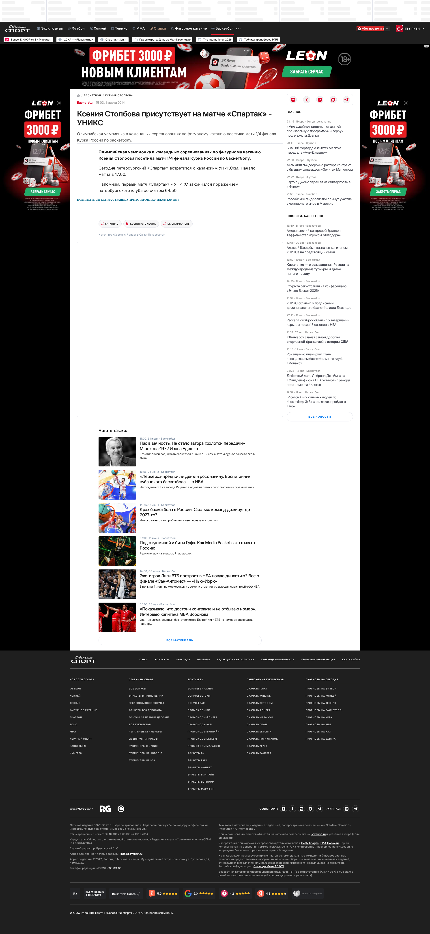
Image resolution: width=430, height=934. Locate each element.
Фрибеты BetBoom (201, 781)
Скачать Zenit (257, 746)
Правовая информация (318, 659)
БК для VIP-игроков (143, 738)
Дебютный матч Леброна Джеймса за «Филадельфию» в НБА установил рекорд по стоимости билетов (318, 380)
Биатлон (76, 717)
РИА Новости (329, 843)
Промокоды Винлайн (203, 731)
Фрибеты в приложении (146, 695)
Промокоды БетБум (202, 738)
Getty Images (310, 843)
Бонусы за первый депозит (149, 717)
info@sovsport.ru (131, 853)
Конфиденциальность (278, 659)
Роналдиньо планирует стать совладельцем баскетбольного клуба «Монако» (315, 358)
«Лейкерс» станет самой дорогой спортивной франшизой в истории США (317, 339)
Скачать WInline (259, 695)
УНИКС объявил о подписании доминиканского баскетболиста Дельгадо (319, 305)
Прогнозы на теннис (321, 703)
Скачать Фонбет (259, 710)
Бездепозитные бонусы (146, 703)
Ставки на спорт (141, 679)
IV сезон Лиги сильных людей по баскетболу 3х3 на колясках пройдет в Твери (316, 401)
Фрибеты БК (196, 753)
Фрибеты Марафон (201, 789)
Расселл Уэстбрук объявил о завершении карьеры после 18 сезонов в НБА (318, 322)
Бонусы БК (195, 679)
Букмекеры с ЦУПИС (143, 746)
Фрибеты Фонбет (200, 767)
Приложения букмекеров (265, 679)
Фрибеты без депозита (145, 710)
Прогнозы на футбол (321, 688)
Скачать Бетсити (259, 731)
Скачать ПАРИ (257, 688)
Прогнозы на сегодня (322, 679)
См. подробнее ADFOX (269, 866)
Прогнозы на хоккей (321, 695)
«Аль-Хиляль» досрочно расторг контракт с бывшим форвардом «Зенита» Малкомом (320, 167)
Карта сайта (351, 659)
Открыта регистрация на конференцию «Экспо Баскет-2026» (316, 288)
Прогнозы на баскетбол (324, 710)
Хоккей (75, 695)
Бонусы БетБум (199, 695)
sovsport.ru (318, 834)
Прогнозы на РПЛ (318, 724)
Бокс (73, 724)
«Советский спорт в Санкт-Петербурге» (138, 234)
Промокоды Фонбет (202, 717)
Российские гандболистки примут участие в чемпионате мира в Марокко (319, 201)
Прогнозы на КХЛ (318, 731)
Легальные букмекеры (145, 731)
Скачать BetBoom (260, 703)
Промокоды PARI (200, 724)
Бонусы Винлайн (200, 688)
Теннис (75, 703)
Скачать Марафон (260, 717)
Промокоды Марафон (204, 746)
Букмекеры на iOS (142, 760)
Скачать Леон (257, 724)
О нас (144, 659)
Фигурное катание (83, 710)
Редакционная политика (235, 659)
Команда (183, 659)
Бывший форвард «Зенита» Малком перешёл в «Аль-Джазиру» (314, 150)
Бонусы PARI (197, 703)
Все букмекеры (140, 724)
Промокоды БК (199, 710)
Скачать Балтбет (259, 753)
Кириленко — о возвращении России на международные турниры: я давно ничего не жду (318, 269)
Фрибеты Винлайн (201, 774)
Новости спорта (82, 679)
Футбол (75, 688)
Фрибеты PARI (197, 760)
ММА (73, 731)
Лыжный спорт (81, 738)
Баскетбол (85, 102)
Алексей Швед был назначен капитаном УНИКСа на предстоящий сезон (317, 249)
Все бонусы (137, 688)
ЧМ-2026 (76, 753)
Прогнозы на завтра (321, 738)
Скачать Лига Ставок (262, 738)
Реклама (203, 659)
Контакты (162, 659)
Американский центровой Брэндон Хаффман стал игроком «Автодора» (314, 232)
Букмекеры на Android (145, 753)
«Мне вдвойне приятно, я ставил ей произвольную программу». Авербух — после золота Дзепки (317, 130)
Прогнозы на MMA (319, 717)
